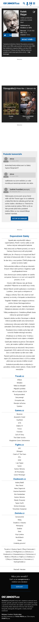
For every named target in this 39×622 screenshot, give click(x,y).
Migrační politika (19, 388)
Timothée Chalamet (19, 509)
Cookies (10, 614)
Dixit (19, 531)
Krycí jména (19, 534)
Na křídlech (20, 537)
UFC (19, 448)
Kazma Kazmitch (19, 491)
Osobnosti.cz (19, 478)
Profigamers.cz (19, 552)
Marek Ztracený (19, 500)
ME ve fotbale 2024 (19, 391)
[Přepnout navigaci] (27, 3)
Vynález (19, 406)
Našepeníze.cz (18, 559)
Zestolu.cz (19, 513)
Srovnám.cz (29, 559)
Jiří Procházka (19, 472)
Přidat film (20, 88)
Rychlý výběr (27, 39)
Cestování (30, 549)
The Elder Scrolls (19, 437)
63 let (25, 33)
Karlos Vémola (19, 469)
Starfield (20, 420)
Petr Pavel (19, 485)
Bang (19, 520)
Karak (20, 540)
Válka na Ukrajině (19, 386)
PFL (19, 457)
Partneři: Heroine (19, 569)
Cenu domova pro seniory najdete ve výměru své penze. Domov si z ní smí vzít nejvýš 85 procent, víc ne (19, 277)
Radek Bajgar (23, 13)
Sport (19, 549)
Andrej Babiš (19, 482)
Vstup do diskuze (19, 218)
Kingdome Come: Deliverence (19, 440)
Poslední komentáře (12, 154)
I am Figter (19, 463)
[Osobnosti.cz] (11, 3)
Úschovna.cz (30, 554)
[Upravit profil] (34, 12)
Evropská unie (19, 400)
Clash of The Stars (19, 454)
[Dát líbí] (6, 35)
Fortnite (19, 432)
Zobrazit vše (31, 88)
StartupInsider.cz (19, 562)
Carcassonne (19, 517)
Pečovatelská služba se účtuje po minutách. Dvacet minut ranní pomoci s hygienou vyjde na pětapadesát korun (19, 268)
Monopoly (19, 526)
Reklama (4, 614)
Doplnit (19, 587)
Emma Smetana (19, 506)
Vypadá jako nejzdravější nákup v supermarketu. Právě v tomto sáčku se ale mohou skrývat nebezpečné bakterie (19, 242)
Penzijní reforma (19, 403)
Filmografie (8, 88)
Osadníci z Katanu (19, 523)
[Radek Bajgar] (11, 22)
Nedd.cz (7, 557)
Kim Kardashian (19, 494)
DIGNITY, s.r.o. (6, 618)
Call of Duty (19, 435)
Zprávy (14, 549)
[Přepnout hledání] (24, 3)
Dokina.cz (30, 557)
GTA (19, 423)
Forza (19, 429)
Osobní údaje (18, 614)
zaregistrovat (23, 579)
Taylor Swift (19, 503)
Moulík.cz (14, 557)
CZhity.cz (9, 559)
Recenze (19, 414)
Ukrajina (19, 383)
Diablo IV (19, 426)
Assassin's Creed (19, 417)
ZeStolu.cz (29, 552)
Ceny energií (19, 397)
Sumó (20, 466)
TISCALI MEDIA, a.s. (20, 616)
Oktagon (20, 451)
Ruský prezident (19, 394)
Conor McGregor (19, 475)
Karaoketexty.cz (19, 554)
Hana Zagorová (19, 488)
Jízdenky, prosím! (19, 543)
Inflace (19, 380)
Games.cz (19, 410)
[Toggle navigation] (34, 3)
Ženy (24, 549)
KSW (19, 460)
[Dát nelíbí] (16, 35)
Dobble (19, 528)
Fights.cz (19, 444)
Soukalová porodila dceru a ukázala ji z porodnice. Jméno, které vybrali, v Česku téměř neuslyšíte (19, 366)
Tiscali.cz (19, 376)
